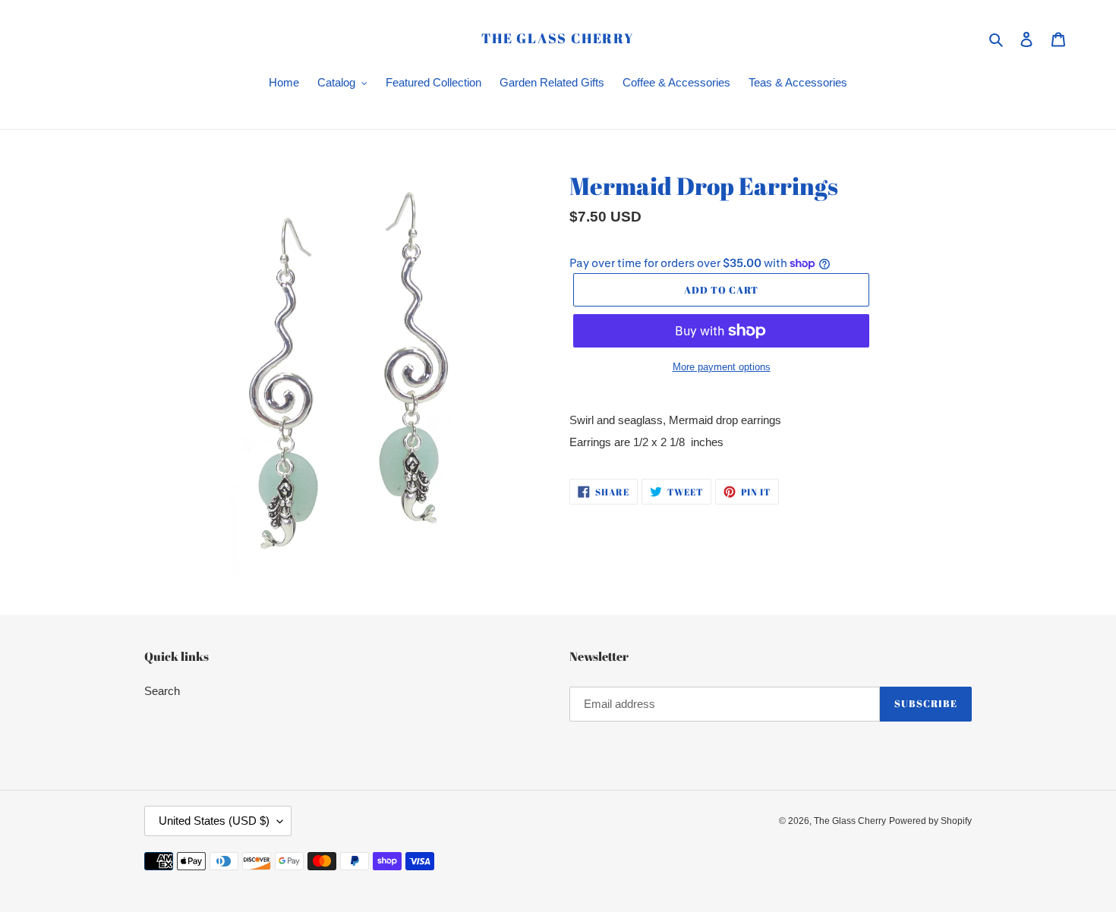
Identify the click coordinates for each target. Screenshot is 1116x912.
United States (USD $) (214, 820)
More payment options (722, 367)
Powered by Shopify (930, 821)
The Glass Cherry (558, 38)
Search (162, 690)
